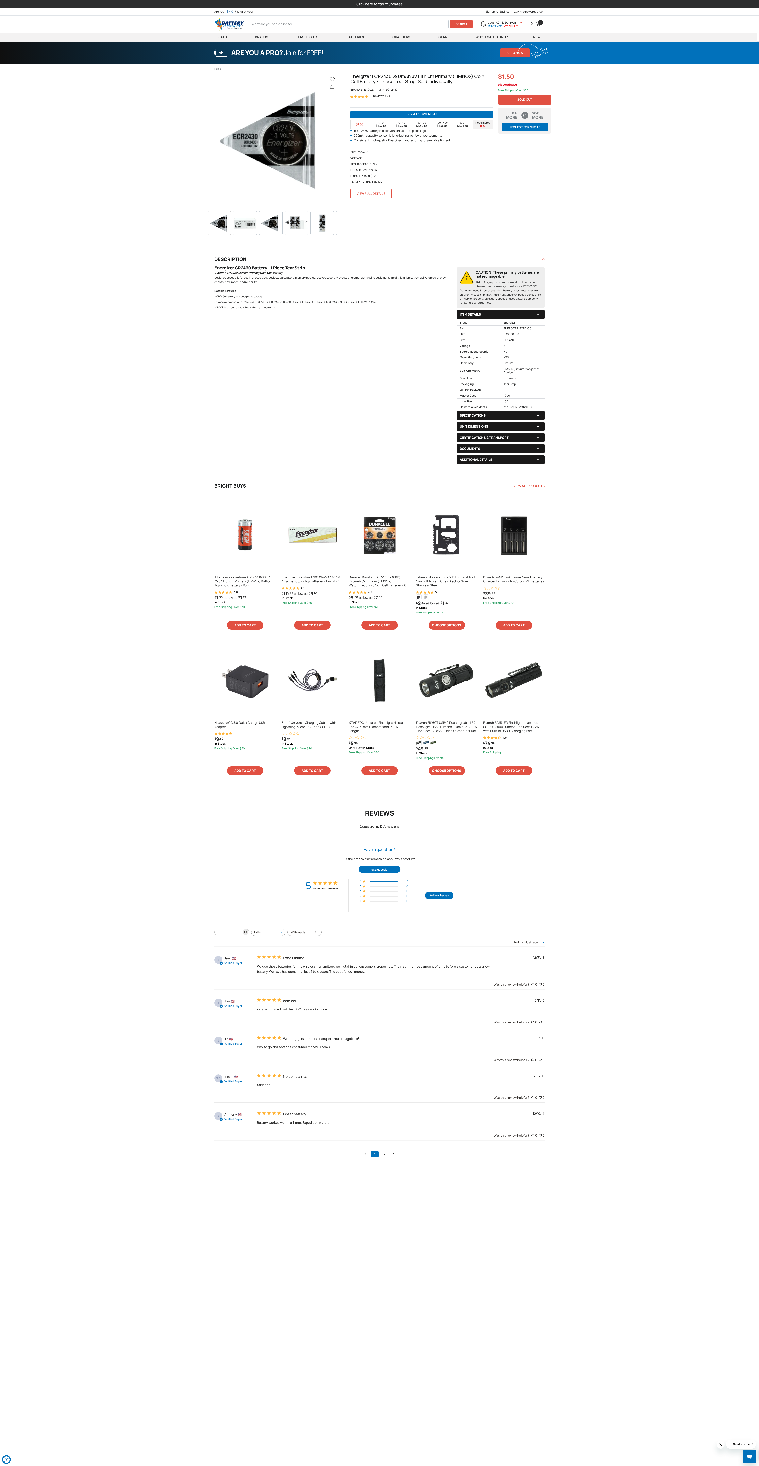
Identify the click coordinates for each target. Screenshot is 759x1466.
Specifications (473, 415)
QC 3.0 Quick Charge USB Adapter (239, 725)
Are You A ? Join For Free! (233, 11)
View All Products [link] (529, 485)
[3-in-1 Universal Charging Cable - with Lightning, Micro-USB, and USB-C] (312, 680)
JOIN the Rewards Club (528, 11)
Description (230, 259)
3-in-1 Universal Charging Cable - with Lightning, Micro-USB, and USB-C (309, 725)
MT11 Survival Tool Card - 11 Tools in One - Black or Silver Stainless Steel (445, 581)
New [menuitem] (537, 37)
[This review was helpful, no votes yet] (532, 984)
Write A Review (439, 895)
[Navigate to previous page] (365, 1154)
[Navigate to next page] (393, 1154)
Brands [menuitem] (261, 37)
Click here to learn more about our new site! (380, 4)
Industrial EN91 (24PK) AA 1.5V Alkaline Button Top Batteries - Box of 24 (311, 579)
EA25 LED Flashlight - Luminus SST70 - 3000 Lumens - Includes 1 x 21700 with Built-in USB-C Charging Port (513, 727)
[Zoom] (274, 140)
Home (217, 68)
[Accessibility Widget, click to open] (6, 1459)
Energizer (368, 89)
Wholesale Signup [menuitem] (492, 37)
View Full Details (371, 193)
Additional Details (476, 459)
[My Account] (531, 24)
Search (461, 24)
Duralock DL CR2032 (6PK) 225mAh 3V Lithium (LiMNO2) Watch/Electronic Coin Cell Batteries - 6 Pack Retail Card (377, 581)
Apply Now (515, 53)
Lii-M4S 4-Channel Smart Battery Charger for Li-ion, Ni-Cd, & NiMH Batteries (513, 579)
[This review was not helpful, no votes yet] (540, 984)
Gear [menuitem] (442, 37)
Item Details (470, 314)
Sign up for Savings (497, 11)
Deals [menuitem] (221, 37)
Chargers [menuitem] (401, 37)
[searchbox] (228, 932)
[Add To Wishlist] (333, 79)
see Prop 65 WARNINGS (518, 407)
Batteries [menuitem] (355, 37)
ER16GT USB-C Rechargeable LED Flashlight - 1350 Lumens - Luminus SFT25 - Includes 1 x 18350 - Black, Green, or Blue (446, 727)
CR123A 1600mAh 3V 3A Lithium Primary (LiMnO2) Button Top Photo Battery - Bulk (243, 581)
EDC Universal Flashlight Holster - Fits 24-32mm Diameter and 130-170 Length (377, 727)
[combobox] (268, 932)
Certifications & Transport (484, 437)
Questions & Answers (379, 826)
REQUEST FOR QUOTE (525, 127)
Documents (470, 448)
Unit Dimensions (474, 426)
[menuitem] (234, 11)
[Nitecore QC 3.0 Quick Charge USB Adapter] (245, 680)
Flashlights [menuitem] (307, 37)
